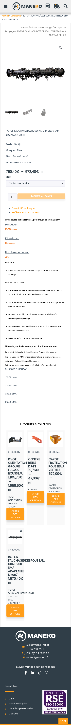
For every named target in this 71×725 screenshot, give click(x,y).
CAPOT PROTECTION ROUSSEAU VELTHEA (58, 464)
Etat (8, 177)
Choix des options (15, 514)
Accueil (5, 16)
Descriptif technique (23, 208)
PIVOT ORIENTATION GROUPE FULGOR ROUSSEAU (17, 466)
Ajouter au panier (41, 196)
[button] (5, 6)
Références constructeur (26, 212)
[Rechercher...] (65, 6)
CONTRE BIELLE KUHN (34, 462)
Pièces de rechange (41, 27)
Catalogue (16, 16)
